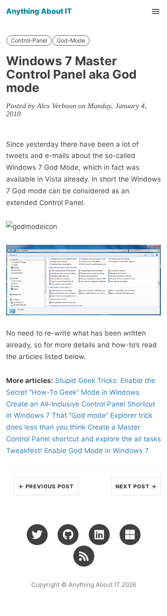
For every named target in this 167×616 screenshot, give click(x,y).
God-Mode (71, 40)
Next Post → (136, 486)
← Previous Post (46, 486)
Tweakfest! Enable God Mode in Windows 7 (77, 451)
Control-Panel (29, 40)
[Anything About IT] (83, 556)
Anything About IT (39, 11)
